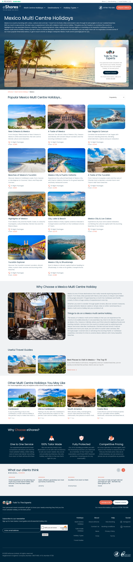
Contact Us (95, 526)
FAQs (97, 536)
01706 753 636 (110, 79)
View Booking (112, 1)
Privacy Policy (110, 531)
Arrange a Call (106, 502)
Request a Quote (110, 72)
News (97, 531)
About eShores (94, 522)
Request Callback (123, 8)
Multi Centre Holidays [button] (33, 7)
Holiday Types (78, 535)
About (104, 1)
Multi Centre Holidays (79, 523)
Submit (45, 535)
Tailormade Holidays (79, 530)
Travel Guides (122, 1)
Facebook (126, 527)
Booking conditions (108, 526)
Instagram (126, 522)
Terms (112, 536)
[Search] (130, 1)
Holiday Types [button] (70, 7)
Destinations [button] (53, 7)
